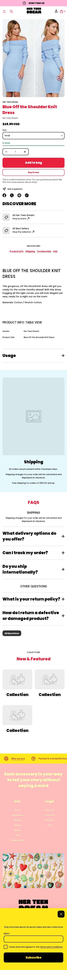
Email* (7, 933)
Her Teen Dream (10, 102)
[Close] (61, 914)
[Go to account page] (56, 12)
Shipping (30, 251)
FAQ (55, 251)
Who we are (18, 758)
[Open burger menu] (4, 11)
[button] (11, 11)
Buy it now (33, 172)
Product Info (17, 251)
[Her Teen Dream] (34, 11)
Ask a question (14, 188)
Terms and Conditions (51, 946)
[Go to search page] (11, 11)
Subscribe (33, 957)
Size (4, 130)
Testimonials (44, 251)
